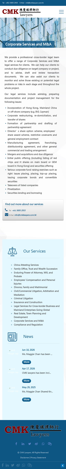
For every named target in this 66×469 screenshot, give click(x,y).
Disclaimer (24, 457)
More (26, 362)
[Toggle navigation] (61, 12)
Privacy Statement (38, 457)
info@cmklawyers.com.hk (34, 3)
